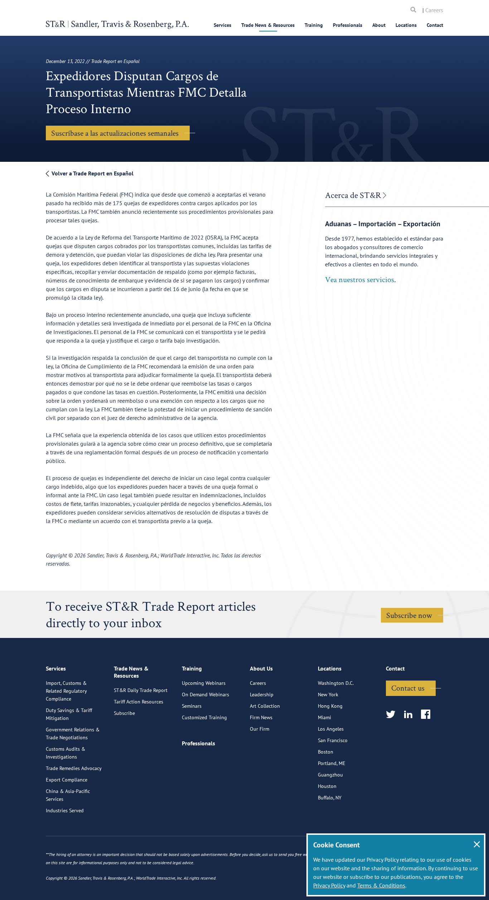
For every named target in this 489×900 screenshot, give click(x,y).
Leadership (261, 694)
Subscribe (124, 713)
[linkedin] (410, 715)
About (379, 25)
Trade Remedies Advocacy (74, 768)
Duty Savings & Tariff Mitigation (69, 714)
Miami (324, 717)
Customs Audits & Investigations (65, 753)
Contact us (408, 688)
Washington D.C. (336, 683)
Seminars (192, 706)
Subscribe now (409, 615)
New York (328, 694)
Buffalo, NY (330, 797)
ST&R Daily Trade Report (141, 690)
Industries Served (65, 810)
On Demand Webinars (205, 694)
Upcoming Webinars (204, 683)
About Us (261, 668)
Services (222, 25)
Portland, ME (331, 763)
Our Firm (259, 729)
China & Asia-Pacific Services (68, 795)
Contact (435, 25)
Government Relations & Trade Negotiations (73, 733)
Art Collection (265, 706)
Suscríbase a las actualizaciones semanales (115, 133)
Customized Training (204, 717)
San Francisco (333, 740)
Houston (327, 786)
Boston (325, 752)
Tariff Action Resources (138, 701)
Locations (406, 25)
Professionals (347, 25)
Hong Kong (330, 706)
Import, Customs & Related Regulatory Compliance (66, 691)
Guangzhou (330, 774)
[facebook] (428, 715)
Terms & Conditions (381, 885)
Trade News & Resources (268, 25)
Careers (434, 10)
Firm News (261, 717)
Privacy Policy (329, 885)
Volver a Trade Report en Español (92, 173)
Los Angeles (331, 729)
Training (314, 25)
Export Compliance (66, 779)
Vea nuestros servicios (359, 279)
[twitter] (393, 715)
